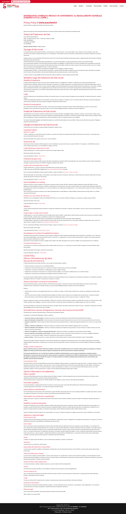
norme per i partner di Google (71, 172)
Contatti (122, 6)
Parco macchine (98, 6)
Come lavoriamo (114, 6)
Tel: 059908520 (74, 506)
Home (75, 6)
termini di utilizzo (59, 169)
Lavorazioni (89, 6)
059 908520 (7, 1)
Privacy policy (58, 512)
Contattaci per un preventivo (21, 1)
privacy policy (49, 169)
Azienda (81, 6)
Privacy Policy (42, 156)
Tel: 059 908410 (82, 506)
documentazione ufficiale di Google (50, 222)
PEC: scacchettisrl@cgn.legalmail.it (69, 508)
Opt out (48, 230)
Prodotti (106, 6)
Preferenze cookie (67, 512)
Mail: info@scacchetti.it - (54, 508)
